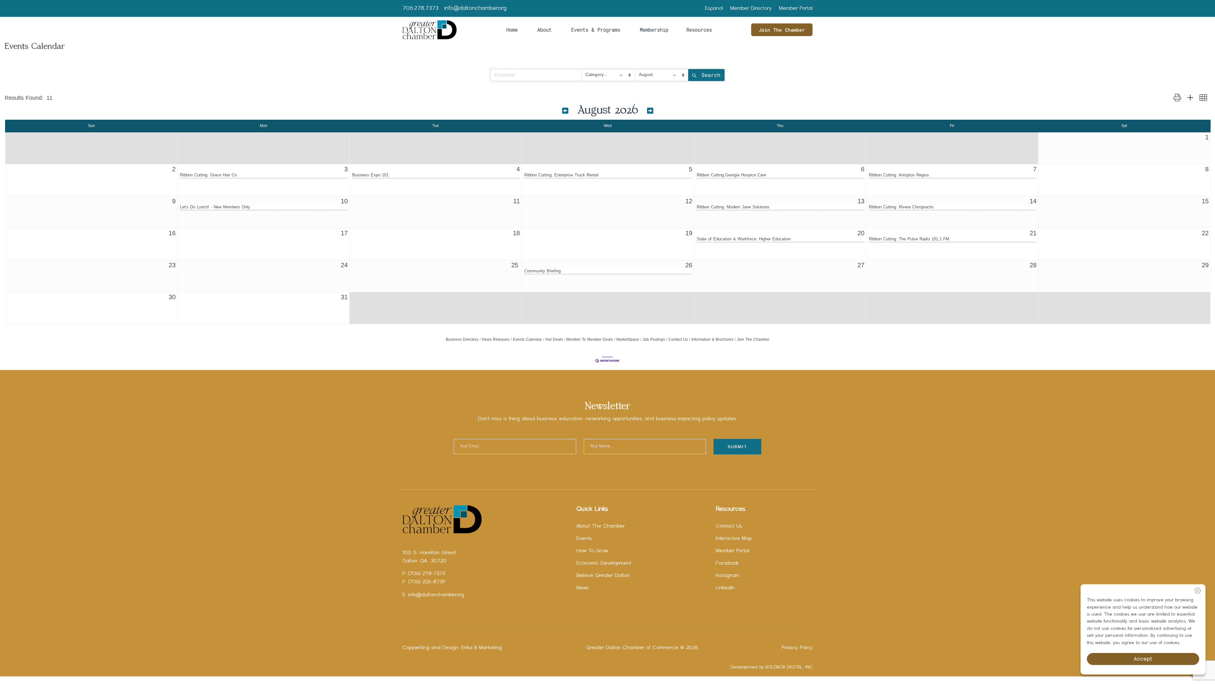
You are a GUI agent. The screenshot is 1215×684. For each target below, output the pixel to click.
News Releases (495, 339)
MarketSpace (627, 339)
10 (344, 201)
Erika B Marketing (481, 647)
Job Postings (654, 339)
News (582, 588)
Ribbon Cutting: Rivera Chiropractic (901, 207)
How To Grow (592, 551)
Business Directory (462, 339)
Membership (654, 29)
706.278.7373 (420, 8)
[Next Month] (650, 111)
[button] (1177, 98)
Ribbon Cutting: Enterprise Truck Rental (561, 175)
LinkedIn (725, 588)
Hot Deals (554, 339)
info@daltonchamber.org (475, 8)
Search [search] (710, 75)
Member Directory (751, 8)
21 (1033, 233)
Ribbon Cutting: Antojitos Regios (899, 175)
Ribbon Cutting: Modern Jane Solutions (733, 207)
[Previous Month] (565, 111)
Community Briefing (542, 271)
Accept (1143, 658)
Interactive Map (734, 538)
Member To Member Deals (589, 339)
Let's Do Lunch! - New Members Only (215, 207)
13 (860, 201)
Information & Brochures (712, 339)
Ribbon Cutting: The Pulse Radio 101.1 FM (909, 239)
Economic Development (603, 563)
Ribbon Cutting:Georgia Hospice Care (731, 175)
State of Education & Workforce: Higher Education (744, 239)
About (544, 29)
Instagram (727, 575)
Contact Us (678, 339)
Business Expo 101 (370, 175)
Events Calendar (527, 339)
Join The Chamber (782, 30)
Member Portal (796, 8)
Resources (699, 29)
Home (512, 29)
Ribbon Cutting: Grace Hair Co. (209, 175)
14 (1033, 201)
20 (860, 233)
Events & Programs (595, 29)
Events (584, 538)
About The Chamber (600, 526)
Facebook (727, 563)
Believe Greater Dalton (603, 575)
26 (688, 265)
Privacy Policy (797, 647)
